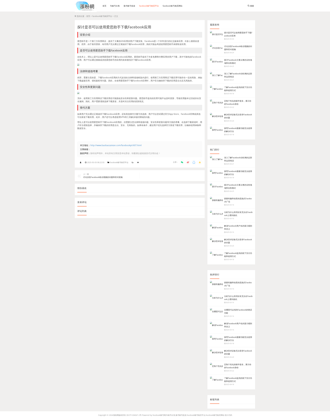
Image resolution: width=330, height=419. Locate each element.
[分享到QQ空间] (199, 162)
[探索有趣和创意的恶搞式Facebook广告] (216, 200)
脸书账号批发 (129, 6)
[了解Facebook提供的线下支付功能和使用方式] (216, 89)
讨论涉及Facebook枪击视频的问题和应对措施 (238, 48)
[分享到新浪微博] (188, 162)
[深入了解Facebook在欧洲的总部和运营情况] (216, 75)
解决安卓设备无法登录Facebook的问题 (238, 116)
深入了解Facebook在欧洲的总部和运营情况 (238, 75)
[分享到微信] (182, 162)
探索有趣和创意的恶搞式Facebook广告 (238, 200)
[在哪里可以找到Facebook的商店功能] (216, 311)
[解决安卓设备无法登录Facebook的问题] (216, 116)
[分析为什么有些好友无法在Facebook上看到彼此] (216, 214)
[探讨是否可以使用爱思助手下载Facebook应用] (216, 34)
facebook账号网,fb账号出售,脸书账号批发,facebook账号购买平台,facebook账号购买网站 (188, 415)
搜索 (252, 6)
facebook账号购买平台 (149, 6)
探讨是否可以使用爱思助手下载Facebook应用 (238, 34)
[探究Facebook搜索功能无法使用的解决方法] (216, 130)
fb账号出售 (115, 6)
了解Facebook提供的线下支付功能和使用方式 (238, 89)
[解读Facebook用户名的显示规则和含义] (216, 227)
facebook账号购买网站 (172, 6)
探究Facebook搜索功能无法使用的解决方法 (238, 130)
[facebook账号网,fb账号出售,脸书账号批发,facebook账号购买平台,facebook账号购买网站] (86, 6)
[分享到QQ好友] (194, 162)
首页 (104, 6)
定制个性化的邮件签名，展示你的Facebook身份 (237, 102)
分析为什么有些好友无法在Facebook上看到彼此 (238, 214)
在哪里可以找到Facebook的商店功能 (238, 311)
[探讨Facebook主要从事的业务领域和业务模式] (216, 61)
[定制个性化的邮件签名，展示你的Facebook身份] (216, 102)
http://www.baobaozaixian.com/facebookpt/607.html (116, 145)
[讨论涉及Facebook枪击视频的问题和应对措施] (216, 48)
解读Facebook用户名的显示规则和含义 (238, 227)
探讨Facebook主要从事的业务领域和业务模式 (238, 61)
